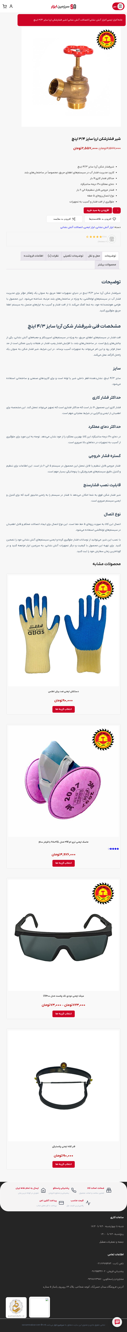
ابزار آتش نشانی (97, 20)
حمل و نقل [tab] (94, 256)
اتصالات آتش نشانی (78, 20)
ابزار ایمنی (112, 20)
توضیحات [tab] (110, 256)
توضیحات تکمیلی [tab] (73, 256)
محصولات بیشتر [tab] (107, 264)
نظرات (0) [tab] (53, 256)
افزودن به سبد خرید (98, 210)
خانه (120, 20)
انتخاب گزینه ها (63, 709)
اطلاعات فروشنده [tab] (33, 256)
